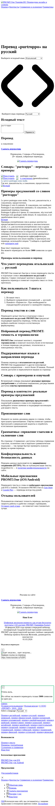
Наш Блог (13, 797)
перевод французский (21, 718)
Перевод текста (8, 743)
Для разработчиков (9, 773)
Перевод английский (10, 715)
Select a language (8, 711)
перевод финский (9, 732)
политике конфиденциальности (32, 468)
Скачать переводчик (11, 149)
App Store (48, 487)
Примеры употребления (12, 745)
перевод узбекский (22, 730)
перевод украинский (41, 730)
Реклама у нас (15, 794)
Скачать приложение (18, 791)
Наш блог (5, 750)
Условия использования (12, 706)
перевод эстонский (27, 732)
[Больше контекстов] (5, 186)
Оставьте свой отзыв (10, 506)
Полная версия (31, 706)
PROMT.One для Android (12, 762)
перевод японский (45, 732)
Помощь (12, 788)
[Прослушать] (7, 176)
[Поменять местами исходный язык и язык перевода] (27, 111)
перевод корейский (20, 725)
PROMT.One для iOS (10, 760)
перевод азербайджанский (34, 720)
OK (2, 801)
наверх (4, 703)
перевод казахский (33, 722)
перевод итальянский (11, 720)
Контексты (14, 7)
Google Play (8, 490)
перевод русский (29, 715)
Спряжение (31, 7)
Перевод (5, 7)
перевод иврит (17, 722)
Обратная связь (16, 785)
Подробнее (43, 804)
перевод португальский (41, 725)
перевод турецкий (27, 727)
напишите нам (11, 243)
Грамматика (48, 7)
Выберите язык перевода (13, 114)
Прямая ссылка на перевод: (13, 655)
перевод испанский (41, 718)
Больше (4, 219)
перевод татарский (9, 727)
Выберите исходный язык (13, 58)
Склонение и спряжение (12, 747)
